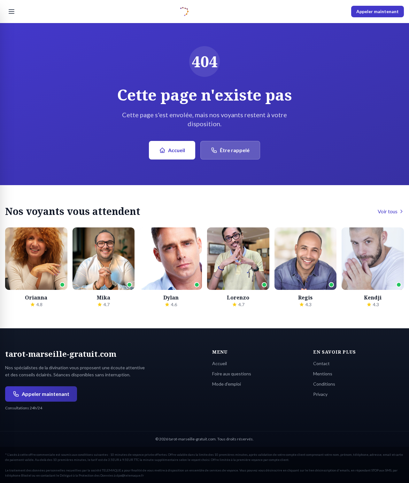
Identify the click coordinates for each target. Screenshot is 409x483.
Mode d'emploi (226, 384)
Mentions (322, 373)
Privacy (320, 394)
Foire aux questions (231, 373)
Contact (321, 363)
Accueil (176, 150)
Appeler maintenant (377, 11)
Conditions (324, 384)
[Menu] (11, 11)
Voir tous (387, 211)
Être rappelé (235, 150)
